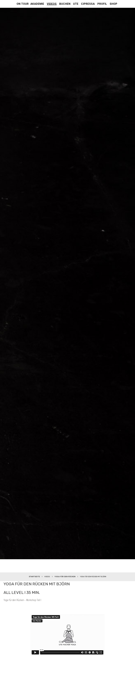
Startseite (34, 577)
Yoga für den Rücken (65, 577)
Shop (113, 3)
